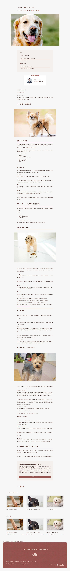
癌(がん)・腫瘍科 (17, 563)
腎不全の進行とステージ (25, 60)
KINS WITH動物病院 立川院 (21, 564)
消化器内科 (12, 563)
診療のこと (12, 561)
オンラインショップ (33, 561)
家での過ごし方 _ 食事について (26, 66)
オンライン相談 (26, 563)
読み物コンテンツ (33, 10)
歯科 (6, 563)
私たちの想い (7, 561)
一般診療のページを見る (35, 476)
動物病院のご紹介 (17, 561)
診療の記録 (24, 561)
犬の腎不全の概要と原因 (25, 55)
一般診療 (22, 563)
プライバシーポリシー (50, 564)
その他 (38, 10)
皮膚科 (9, 563)
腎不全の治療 (23, 63)
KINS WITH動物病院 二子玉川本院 (11, 564)
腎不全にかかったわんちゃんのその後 (27, 68)
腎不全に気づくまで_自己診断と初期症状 (28, 58)
